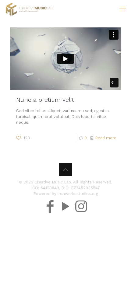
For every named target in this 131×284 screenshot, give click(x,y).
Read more (105, 138)
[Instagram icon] (81, 198)
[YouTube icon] (66, 198)
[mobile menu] (123, 9)
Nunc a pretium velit (45, 99)
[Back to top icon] (65, 169)
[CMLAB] (29, 9)
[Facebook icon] (50, 198)
